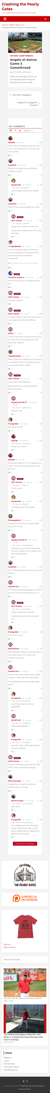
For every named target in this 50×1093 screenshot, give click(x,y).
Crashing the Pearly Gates (32, 1086)
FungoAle (13, 424)
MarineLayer (14, 781)
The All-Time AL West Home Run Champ (23, 998)
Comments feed (11, 1067)
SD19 (10, 333)
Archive (14, 56)
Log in (6, 1061)
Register (7, 1057)
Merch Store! (10, 947)
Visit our (7, 944)
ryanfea (12, 165)
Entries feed (9, 1064)
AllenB (11, 142)
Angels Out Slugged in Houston (27, 103)
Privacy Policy (24, 1089)
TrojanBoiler (14, 246)
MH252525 (13, 648)
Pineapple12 (14, 520)
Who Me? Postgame (21, 95)
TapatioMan (14, 356)
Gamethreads (26, 56)
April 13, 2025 (15, 72)
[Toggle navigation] (5, 19)
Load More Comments (25, 844)
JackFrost (13, 586)
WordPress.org (10, 1070)
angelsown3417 (19, 402)
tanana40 (16, 185)
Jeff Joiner (26, 72)
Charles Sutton (16, 277)
